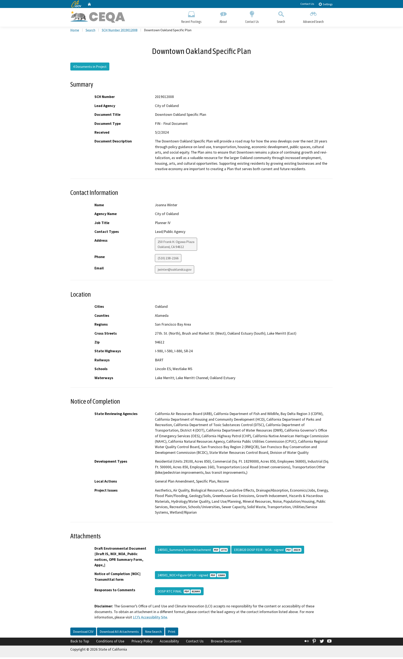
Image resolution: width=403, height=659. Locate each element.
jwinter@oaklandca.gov (174, 269)
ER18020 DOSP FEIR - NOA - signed (267, 550)
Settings (327, 4)
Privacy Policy (142, 641)
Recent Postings (191, 21)
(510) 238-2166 (168, 258)
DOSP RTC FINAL (179, 591)
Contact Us (307, 4)
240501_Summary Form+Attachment (192, 550)
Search (281, 21)
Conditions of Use (110, 641)
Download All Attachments (119, 631)
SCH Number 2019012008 (119, 30)
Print (171, 631)
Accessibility (169, 641)
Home (74, 30)
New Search (153, 631)
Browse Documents (226, 641)
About (223, 21)
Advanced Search (313, 21)
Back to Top (79, 641)
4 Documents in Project (90, 66)
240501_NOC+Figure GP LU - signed (191, 575)
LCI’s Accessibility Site (150, 617)
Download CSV (83, 631)
